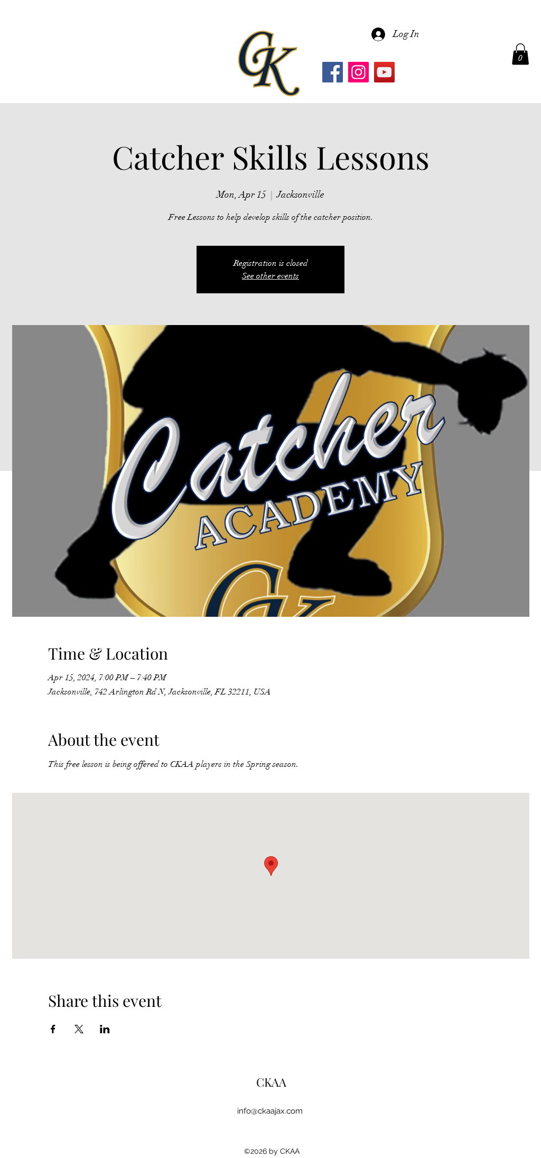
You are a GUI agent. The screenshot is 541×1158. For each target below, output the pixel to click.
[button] (520, 54)
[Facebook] (332, 72)
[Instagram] (358, 72)
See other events (270, 276)
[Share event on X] (79, 1029)
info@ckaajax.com (270, 1111)
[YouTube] (384, 72)
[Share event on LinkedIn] (105, 1029)
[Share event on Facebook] (53, 1029)
